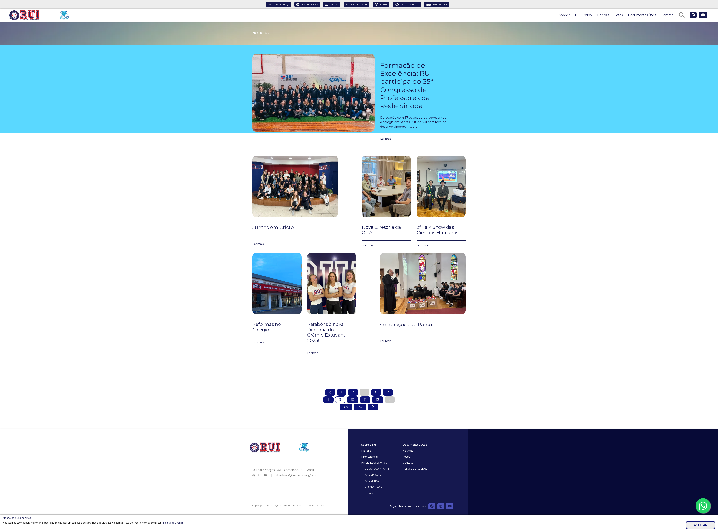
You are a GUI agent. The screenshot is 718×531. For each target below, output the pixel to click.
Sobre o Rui (567, 15)
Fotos (618, 15)
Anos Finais (372, 480)
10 (352, 400)
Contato (667, 15)
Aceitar (700, 525)
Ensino (587, 15)
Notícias (603, 15)
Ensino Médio (373, 486)
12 (377, 400)
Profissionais (369, 456)
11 (365, 400)
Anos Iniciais (373, 474)
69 (346, 407)
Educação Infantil (377, 468)
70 (360, 407)
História (366, 450)
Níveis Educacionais (374, 462)
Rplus (369, 492)
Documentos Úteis (642, 15)
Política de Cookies (415, 468)
